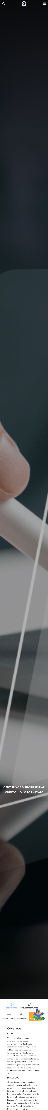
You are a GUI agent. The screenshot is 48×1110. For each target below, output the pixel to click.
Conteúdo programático (28, 1008)
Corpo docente (9, 1019)
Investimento (22, 1019)
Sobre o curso (11, 1008)
